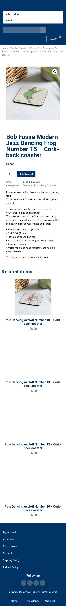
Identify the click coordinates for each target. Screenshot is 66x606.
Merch (9, 20)
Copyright (50, 601)
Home (5, 48)
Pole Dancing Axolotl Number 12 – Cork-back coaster (33, 446)
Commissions (10, 546)
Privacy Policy (32, 601)
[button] (54, 71)
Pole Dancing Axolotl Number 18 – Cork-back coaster (33, 322)
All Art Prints (12, 14)
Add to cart (26, 174)
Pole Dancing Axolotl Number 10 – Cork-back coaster (33, 508)
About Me (8, 539)
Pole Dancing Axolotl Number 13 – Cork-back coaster (33, 384)
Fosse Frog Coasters (41, 48)
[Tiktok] (36, 583)
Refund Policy (10, 567)
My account (9, 532)
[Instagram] (30, 583)
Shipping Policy (11, 560)
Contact (7, 553)
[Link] (42, 583)
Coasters (23, 48)
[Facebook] (23, 583)
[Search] (43, 30)
